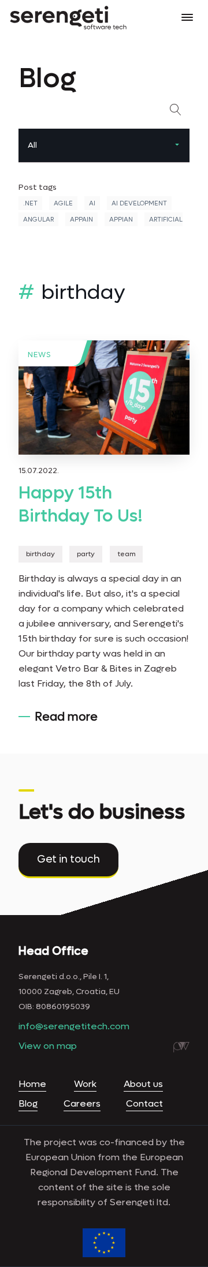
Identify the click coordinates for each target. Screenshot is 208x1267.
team (126, 554)
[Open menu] (187, 17)
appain (81, 219)
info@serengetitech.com (73, 1026)
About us (143, 1084)
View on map (47, 1046)
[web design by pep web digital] (181, 1047)
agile (63, 203)
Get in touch (68, 859)
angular (38, 219)
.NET (30, 203)
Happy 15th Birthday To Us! (80, 504)
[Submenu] (177, 145)
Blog (28, 1103)
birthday (40, 554)
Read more (66, 717)
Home (32, 1084)
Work (85, 1084)
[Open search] (178, 109)
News (39, 354)
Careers (82, 1103)
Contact (144, 1103)
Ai (92, 203)
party (86, 554)
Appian (121, 219)
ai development (139, 203)
